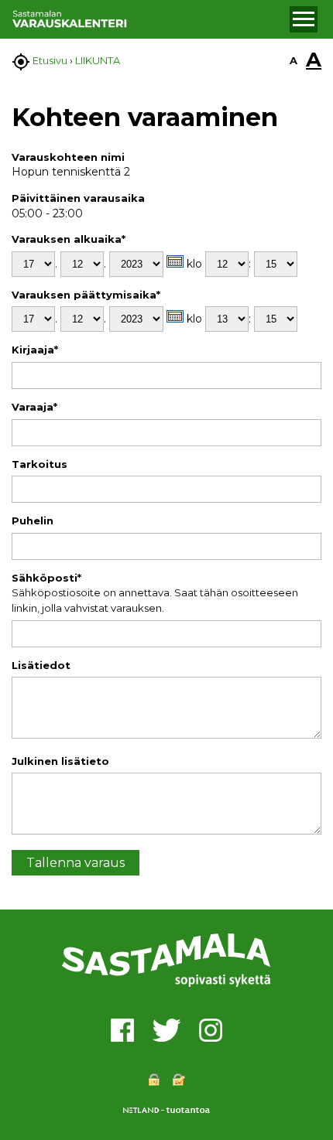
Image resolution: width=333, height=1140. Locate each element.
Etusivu (50, 60)
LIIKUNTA (97, 60)
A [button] (293, 60)
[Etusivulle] (149, 19)
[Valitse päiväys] (175, 261)
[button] (304, 19)
